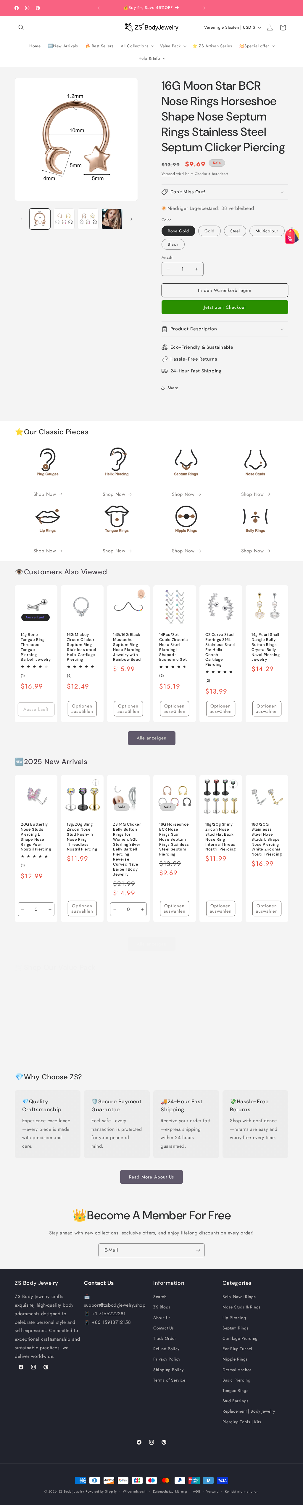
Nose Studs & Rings (242, 1307)
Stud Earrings (236, 1401)
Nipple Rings (235, 1359)
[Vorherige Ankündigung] (98, 8)
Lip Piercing (234, 1318)
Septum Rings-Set (172, 1044)
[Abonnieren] (197, 1250)
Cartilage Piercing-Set (217, 1048)
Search (160, 1297)
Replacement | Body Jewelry (249, 1411)
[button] (21, 27)
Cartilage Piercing (240, 1338)
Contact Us (163, 1328)
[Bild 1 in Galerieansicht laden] (39, 218)
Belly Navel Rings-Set (35, 1044)
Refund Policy (166, 1349)
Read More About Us (151, 1177)
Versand (168, 173)
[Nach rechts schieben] (131, 219)
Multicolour (267, 231)
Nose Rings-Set (126, 1044)
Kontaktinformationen (242, 1491)
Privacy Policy (166, 1359)
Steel (235, 231)
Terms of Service (169, 1380)
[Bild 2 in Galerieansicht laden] (63, 218)
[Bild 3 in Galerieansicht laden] (88, 218)
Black (173, 244)
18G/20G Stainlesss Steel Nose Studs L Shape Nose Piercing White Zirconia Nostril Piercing (267, 839)
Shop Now (44, 494)
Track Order (164, 1338)
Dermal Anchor (237, 1370)
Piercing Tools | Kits (242, 1422)
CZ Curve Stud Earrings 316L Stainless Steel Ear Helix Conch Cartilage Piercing (220, 649)
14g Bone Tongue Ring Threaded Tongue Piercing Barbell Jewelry (36, 647)
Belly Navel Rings (239, 1297)
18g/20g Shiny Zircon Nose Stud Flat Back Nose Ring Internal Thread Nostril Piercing (220, 837)
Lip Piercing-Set (79, 1048)
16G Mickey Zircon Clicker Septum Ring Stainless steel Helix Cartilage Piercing (81, 647)
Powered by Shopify (101, 1491)
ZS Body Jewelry (71, 1491)
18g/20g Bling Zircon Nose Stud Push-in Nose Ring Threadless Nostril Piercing (82, 837)
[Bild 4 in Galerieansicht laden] (112, 218)
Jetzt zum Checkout (225, 307)
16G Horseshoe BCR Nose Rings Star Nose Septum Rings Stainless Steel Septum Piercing (174, 839)
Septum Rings (236, 1328)
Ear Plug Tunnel (237, 1349)
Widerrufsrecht (135, 1491)
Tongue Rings (235, 1390)
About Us (162, 1318)
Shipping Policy (168, 1370)
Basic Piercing (236, 1380)
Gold (209, 231)
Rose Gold (178, 231)
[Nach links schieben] (21, 219)
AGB (196, 1491)
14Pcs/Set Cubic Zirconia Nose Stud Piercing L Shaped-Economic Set (173, 647)
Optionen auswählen (82, 709)
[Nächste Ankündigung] (204, 8)
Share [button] (172, 388)
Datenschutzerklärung (170, 1491)
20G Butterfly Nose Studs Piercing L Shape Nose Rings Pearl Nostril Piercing (36, 837)
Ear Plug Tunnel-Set (266, 1044)
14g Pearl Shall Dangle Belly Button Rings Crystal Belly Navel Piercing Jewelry (266, 647)
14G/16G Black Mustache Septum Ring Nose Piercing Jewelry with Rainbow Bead (127, 647)
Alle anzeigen (152, 738)
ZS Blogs (161, 1307)
